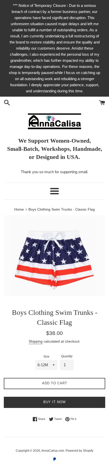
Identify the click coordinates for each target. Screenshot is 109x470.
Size (46, 356)
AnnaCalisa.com (52, 450)
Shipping (36, 341)
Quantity (66, 356)
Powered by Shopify (79, 450)
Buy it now (54, 402)
